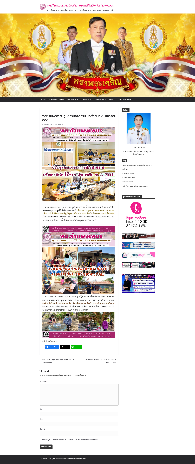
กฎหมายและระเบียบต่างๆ (56, 99)
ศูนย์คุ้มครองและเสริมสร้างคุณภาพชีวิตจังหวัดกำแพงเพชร (80, 5)
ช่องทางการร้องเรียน (124, 99)
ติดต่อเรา (112, 99)
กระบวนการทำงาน (72, 99)
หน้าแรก (43, 99)
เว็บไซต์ (42, 429)
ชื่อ (41, 409)
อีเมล (42, 419)
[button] (79, 99)
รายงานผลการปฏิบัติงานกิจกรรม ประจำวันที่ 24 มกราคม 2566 (100, 361)
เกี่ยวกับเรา (86, 99)
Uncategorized (46, 111)
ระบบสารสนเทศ (99, 99)
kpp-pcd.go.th (59, 124)
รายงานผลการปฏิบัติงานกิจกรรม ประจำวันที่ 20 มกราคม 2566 (58, 361)
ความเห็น (43, 381)
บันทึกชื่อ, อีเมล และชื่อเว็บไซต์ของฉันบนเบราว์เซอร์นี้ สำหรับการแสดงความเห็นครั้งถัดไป (71, 440)
